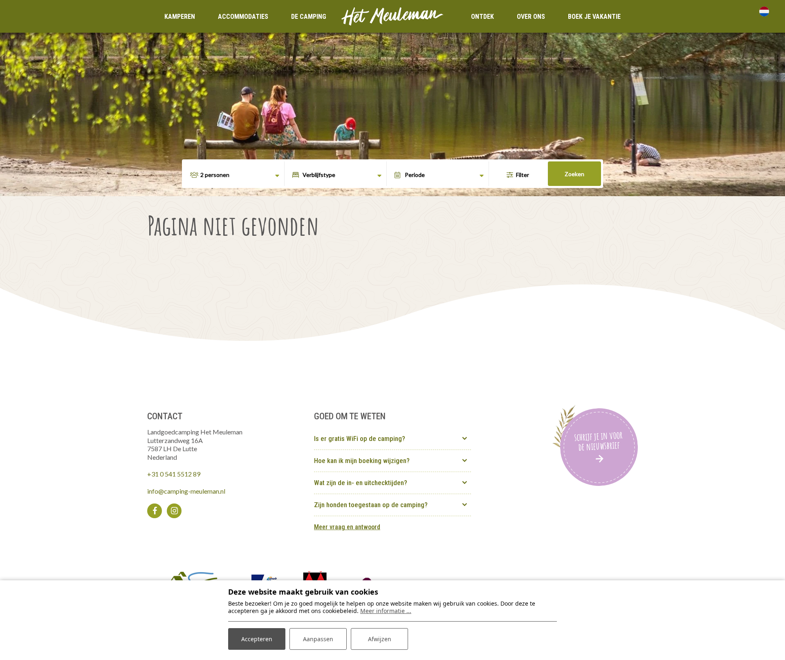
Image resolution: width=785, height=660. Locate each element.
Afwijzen (379, 639)
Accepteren (256, 639)
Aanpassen (318, 639)
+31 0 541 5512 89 (173, 474)
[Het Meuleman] (392, 15)
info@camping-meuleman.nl (186, 491)
